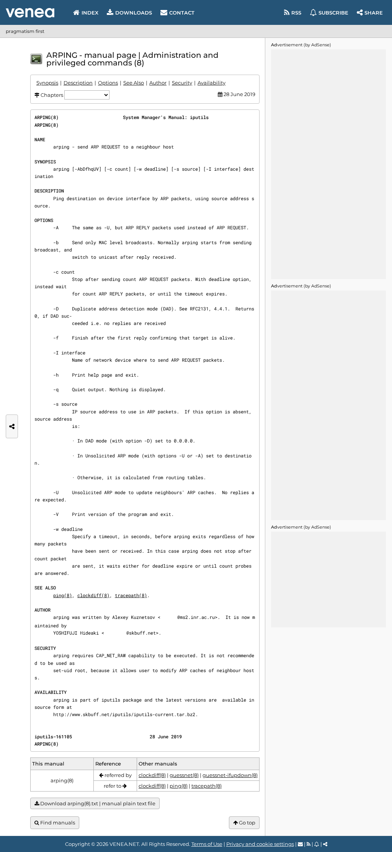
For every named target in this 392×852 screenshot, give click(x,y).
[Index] (30, 13)
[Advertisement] (328, 164)
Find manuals (57, 822)
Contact (181, 13)
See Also (133, 83)
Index (90, 13)
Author (158, 83)
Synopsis (47, 83)
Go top (246, 822)
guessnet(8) (184, 775)
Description (78, 83)
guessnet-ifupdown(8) (230, 775)
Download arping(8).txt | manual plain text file (97, 803)
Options (108, 83)
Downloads (133, 13)
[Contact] (300, 844)
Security (182, 83)
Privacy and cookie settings (260, 844)
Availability (211, 83)
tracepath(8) (131, 595)
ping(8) (62, 595)
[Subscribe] (316, 844)
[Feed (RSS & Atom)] (308, 844)
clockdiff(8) (93, 595)
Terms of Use (206, 844)
